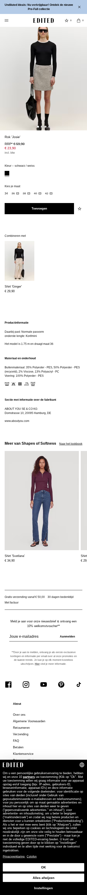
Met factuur (12, 602)
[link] (17, 704)
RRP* (15, 144)
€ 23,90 (10, 148)
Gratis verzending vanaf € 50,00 (25, 597)
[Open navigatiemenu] (7, 20)
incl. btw (10, 152)
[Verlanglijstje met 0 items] (66, 20)
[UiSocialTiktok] (79, 684)
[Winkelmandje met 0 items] (78, 20)
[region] (43, 333)
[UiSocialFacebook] (8, 684)
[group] (43, 638)
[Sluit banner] (79, 7)
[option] (7, 174)
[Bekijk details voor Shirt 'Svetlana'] (42, 500)
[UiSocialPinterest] (61, 684)
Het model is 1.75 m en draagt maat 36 (29, 344)
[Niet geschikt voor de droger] (20, 384)
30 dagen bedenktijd (61, 597)
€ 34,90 (10, 560)
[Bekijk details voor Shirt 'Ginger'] (19, 261)
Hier (37, 663)
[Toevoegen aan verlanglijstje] (80, 140)
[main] (43, 372)
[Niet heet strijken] (26, 384)
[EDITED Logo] (43, 20)
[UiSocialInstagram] (26, 684)
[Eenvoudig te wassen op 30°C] (7, 384)
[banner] (43, 7)
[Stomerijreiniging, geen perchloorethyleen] (33, 384)
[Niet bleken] (13, 384)
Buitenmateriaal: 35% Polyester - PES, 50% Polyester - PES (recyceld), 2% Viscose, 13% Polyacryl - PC (42, 369)
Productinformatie (17, 322)
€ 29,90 (10, 291)
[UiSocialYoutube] (44, 684)
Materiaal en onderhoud (20, 358)
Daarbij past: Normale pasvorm (24, 331)
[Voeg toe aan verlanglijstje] (80, 208)
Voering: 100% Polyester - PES (24, 375)
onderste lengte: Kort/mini (21, 336)
